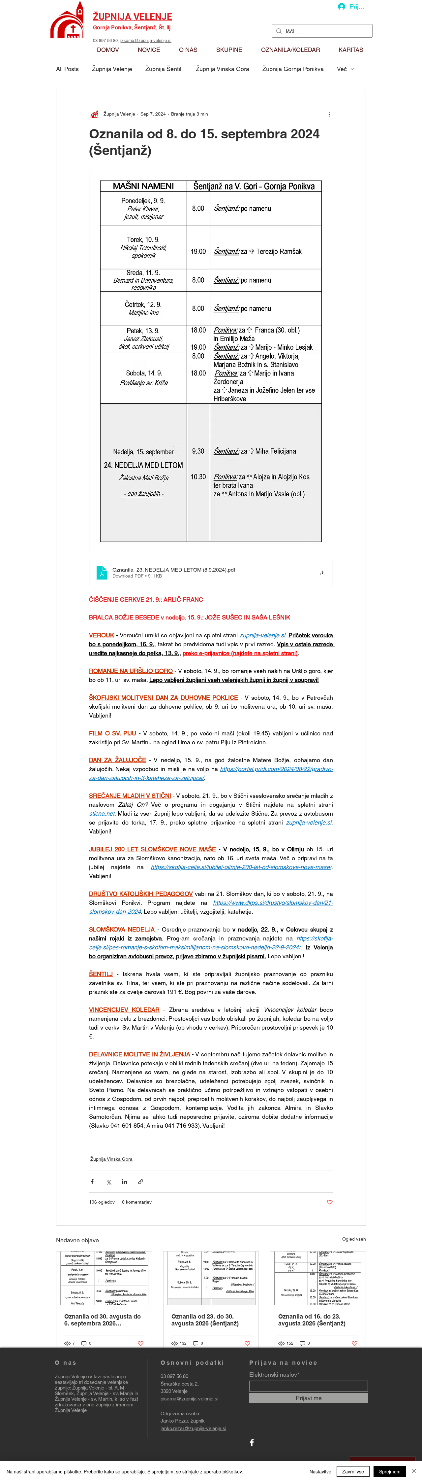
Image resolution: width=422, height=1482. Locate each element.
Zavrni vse (353, 1471)
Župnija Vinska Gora (222, 68)
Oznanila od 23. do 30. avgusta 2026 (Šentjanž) (205, 1320)
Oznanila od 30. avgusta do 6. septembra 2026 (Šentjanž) (102, 1320)
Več (342, 68)
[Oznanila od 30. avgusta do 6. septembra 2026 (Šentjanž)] (104, 1278)
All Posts (67, 68)
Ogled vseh (354, 1239)
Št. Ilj (164, 27)
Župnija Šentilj (164, 68)
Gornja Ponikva (112, 27)
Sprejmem (390, 1471)
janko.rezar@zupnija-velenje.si (193, 1428)
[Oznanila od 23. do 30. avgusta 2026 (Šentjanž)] (211, 1278)
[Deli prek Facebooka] (92, 1182)
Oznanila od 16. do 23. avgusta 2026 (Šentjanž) (312, 1320)
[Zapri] (414, 1471)
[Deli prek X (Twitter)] (108, 1182)
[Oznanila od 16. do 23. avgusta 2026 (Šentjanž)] (318, 1278)
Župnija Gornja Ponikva (293, 68)
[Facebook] (251, 1442)
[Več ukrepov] (329, 114)
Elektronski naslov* (274, 1375)
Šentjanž (145, 27)
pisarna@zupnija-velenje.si (145, 40)
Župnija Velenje (112, 68)
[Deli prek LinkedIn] (124, 1182)
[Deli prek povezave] (140, 1182)
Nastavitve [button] (320, 1471)
